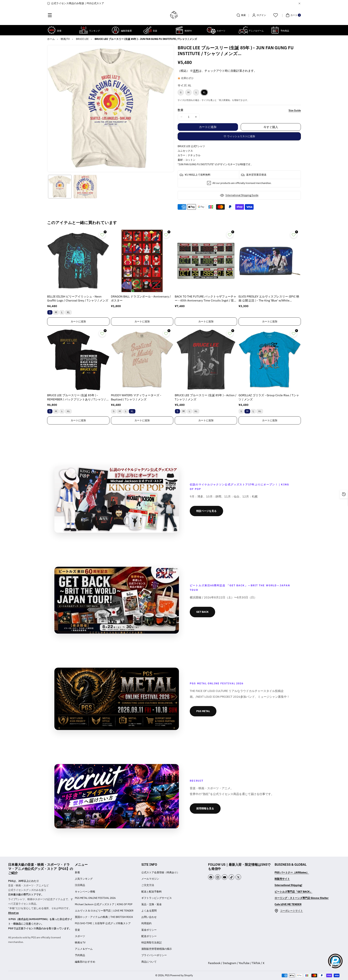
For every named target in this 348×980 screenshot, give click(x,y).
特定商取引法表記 (151, 942)
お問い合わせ (149, 917)
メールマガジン (150, 878)
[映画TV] (179, 30)
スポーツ (80, 936)
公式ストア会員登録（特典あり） (160, 872)
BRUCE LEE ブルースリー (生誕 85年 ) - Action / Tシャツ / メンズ (205, 397)
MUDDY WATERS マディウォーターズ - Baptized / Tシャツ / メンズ (136, 397)
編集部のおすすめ (85, 961)
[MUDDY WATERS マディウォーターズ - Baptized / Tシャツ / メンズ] (142, 359)
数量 (180, 110)
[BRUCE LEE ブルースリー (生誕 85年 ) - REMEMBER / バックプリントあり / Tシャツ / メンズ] (78, 359)
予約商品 (80, 955)
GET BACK (202, 611)
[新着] (51, 30)
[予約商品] (274, 30)
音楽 (77, 929)
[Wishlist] (275, 15)
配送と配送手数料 (151, 891)
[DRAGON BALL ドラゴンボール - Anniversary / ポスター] (142, 261)
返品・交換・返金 (151, 904)
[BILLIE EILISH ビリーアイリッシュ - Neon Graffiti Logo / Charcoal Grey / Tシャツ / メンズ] (78, 261)
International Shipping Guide (241, 195)
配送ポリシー (149, 936)
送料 (196, 70)
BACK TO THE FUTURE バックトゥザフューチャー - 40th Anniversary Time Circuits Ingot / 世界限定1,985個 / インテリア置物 (206, 299)
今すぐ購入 (271, 127)
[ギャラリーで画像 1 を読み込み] (60, 186)
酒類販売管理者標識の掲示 (156, 948)
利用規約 (146, 923)
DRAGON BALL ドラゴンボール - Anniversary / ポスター (141, 298)
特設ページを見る (206, 511)
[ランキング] (83, 30)
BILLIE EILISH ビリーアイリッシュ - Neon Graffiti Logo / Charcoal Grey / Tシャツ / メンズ (77, 298)
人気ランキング (84, 878)
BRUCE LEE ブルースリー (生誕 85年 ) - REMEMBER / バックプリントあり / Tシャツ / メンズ (78, 397)
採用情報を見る (205, 808)
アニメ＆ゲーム (84, 948)
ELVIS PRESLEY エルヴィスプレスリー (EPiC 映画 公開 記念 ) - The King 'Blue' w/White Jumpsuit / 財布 (269, 299)
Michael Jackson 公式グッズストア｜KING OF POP (103, 904)
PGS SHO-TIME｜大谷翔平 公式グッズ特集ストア (103, 923)
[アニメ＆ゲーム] (243, 30)
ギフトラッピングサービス (156, 898)
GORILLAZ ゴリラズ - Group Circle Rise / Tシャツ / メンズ (269, 397)
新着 (77, 872)
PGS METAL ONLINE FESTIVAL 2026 (95, 898)
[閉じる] (299, 3)
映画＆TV (80, 942)
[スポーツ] (211, 30)
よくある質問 (149, 910)
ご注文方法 (147, 885)
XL (204, 92)
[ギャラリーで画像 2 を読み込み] (85, 186)
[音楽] (147, 30)
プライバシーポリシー (154, 955)
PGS (167, 975)
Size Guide (295, 110)
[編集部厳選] (115, 30)
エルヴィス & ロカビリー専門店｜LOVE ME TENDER (104, 910)
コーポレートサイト (291, 910)
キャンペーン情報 (85, 891)
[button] (50, 15)
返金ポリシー (149, 929)
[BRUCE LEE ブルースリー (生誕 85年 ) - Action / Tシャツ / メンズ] (206, 359)
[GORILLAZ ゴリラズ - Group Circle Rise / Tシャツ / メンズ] (270, 359)
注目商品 (80, 885)
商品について (149, 961)
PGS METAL (203, 711)
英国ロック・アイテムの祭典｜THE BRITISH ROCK (104, 917)
